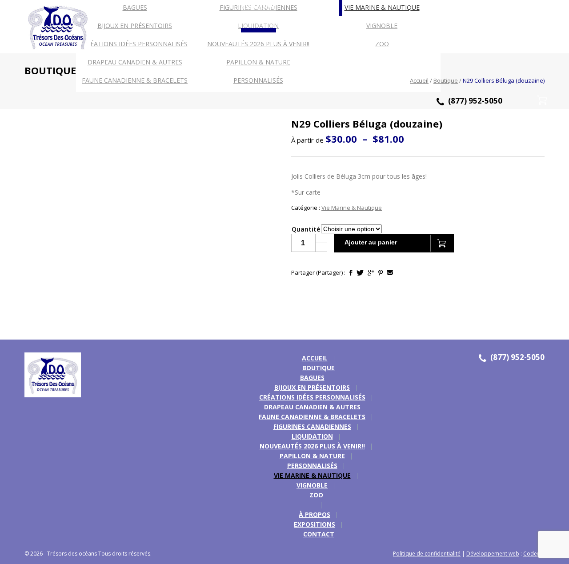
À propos (314, 514)
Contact (318, 534)
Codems (534, 553)
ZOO (382, 44)
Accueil (419, 80)
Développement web (492, 553)
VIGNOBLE (381, 25)
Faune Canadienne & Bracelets (312, 416)
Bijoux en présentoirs (134, 25)
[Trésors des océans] (49, 375)
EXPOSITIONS (314, 524)
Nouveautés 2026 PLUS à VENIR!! (258, 44)
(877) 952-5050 (475, 101)
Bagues (135, 7)
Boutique (445, 80)
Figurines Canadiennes (312, 426)
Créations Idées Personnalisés (135, 44)
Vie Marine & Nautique (382, 7)
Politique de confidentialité (427, 553)
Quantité (306, 229)
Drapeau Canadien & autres (135, 62)
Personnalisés (312, 465)
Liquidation (312, 436)
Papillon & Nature (258, 62)
